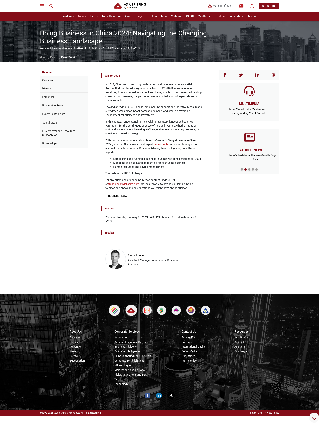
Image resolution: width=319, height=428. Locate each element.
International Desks (193, 346)
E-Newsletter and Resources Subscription (58, 133)
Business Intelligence (127, 351)
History (46, 88)
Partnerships (49, 143)
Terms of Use (255, 412)
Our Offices (188, 356)
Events (54, 57)
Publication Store (52, 105)
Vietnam (176, 16)
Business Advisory (125, 346)
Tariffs (94, 16)
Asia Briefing (241, 337)
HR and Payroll (123, 365)
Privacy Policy (271, 412)
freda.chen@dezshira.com (123, 184)
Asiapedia (240, 342)
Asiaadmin (240, 346)
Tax (116, 379)
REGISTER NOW (117, 196)
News (73, 351)
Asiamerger (241, 351)
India (164, 16)
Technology (121, 384)
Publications (236, 16)
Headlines (67, 16)
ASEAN (189, 16)
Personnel (48, 97)
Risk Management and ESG (130, 374)
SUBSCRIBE (269, 6)
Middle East (205, 16)
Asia (127, 16)
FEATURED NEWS (249, 149)
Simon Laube (161, 144)
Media (252, 16)
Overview (47, 80)
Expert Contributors (53, 114)
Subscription (77, 360)
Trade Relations (111, 16)
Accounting (121, 337)
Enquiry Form (189, 337)
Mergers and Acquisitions (129, 370)
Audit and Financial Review (130, 342)
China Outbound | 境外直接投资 (133, 356)
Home (43, 57)
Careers (186, 342)
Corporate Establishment (129, 360)
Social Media (50, 122)
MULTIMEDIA (249, 103)
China (154, 16)
